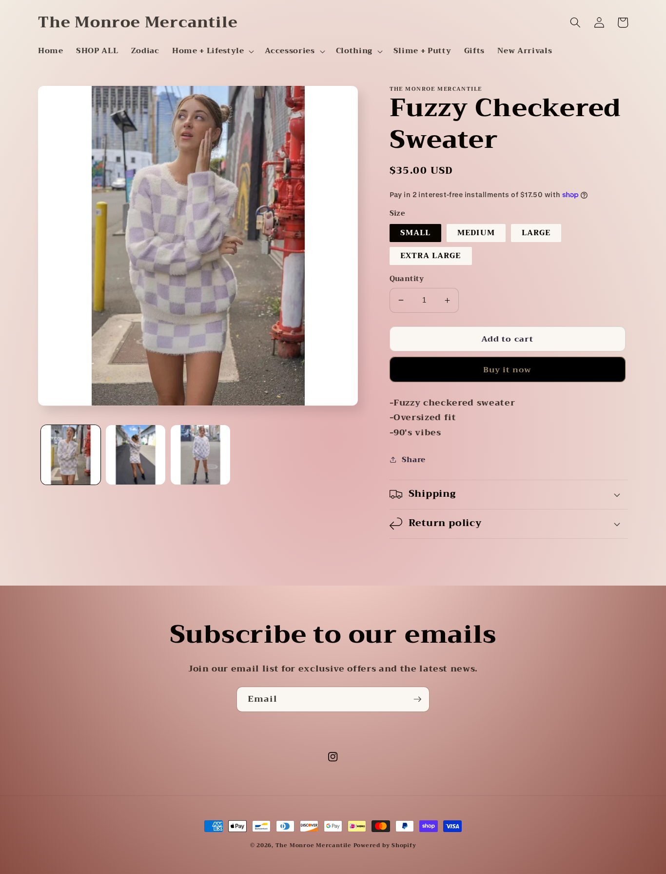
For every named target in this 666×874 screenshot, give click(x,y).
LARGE (536, 232)
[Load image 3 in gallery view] (200, 455)
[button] (212, 51)
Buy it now (507, 370)
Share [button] (414, 459)
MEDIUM (476, 232)
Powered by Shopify (384, 845)
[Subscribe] (417, 699)
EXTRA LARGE (430, 255)
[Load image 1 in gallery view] (70, 455)
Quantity (407, 279)
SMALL (415, 232)
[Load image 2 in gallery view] (135, 455)
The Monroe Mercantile (314, 845)
